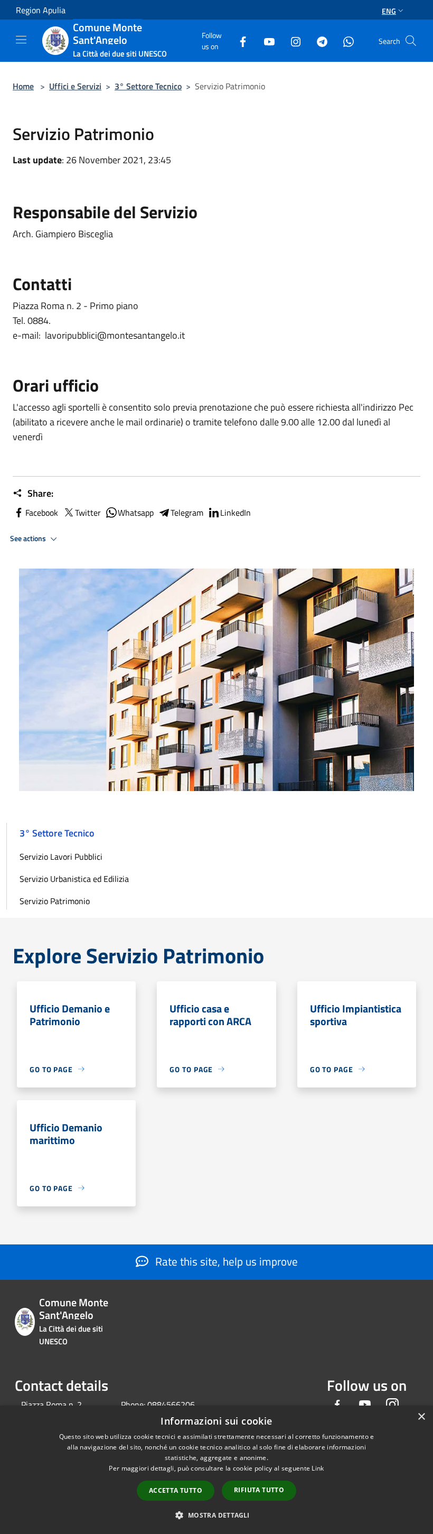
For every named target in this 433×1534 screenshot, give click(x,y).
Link (318, 1468)
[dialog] (216, 1470)
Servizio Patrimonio (55, 901)
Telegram (187, 512)
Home (23, 86)
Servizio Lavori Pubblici (61, 856)
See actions (29, 538)
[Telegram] (317, 40)
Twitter (88, 512)
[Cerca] (410, 40)
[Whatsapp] (344, 40)
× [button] (421, 1417)
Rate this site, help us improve (225, 1261)
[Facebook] (238, 40)
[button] (216, 1515)
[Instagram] (291, 40)
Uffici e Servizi (75, 86)
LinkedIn (235, 512)
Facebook (41, 512)
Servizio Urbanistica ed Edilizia (74, 878)
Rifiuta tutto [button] (259, 1489)
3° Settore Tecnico (148, 86)
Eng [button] (389, 10)
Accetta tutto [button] (175, 1490)
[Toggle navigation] (21, 39)
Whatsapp (136, 512)
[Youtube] (265, 40)
